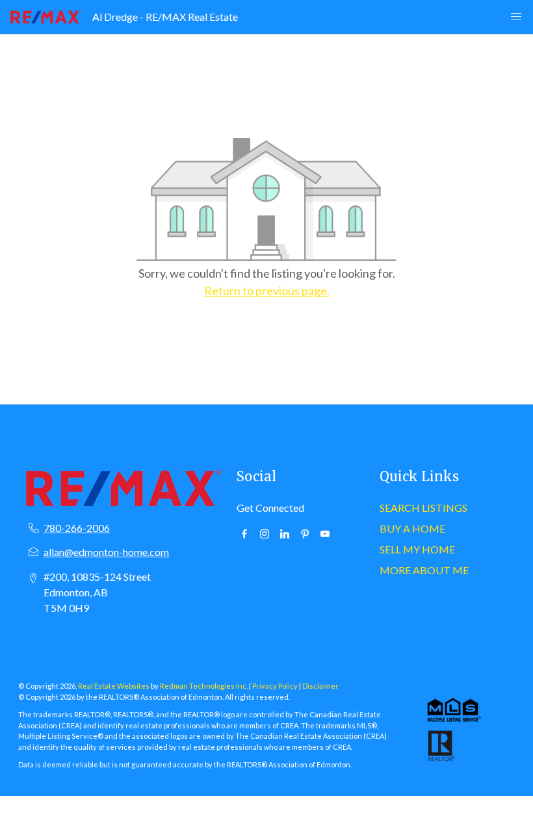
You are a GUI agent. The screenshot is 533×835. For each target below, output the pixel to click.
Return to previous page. (267, 291)
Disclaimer (320, 686)
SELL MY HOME (417, 549)
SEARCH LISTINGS (423, 507)
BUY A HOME (412, 528)
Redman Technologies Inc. (204, 686)
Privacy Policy (275, 686)
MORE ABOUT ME (424, 570)
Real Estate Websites (114, 686)
